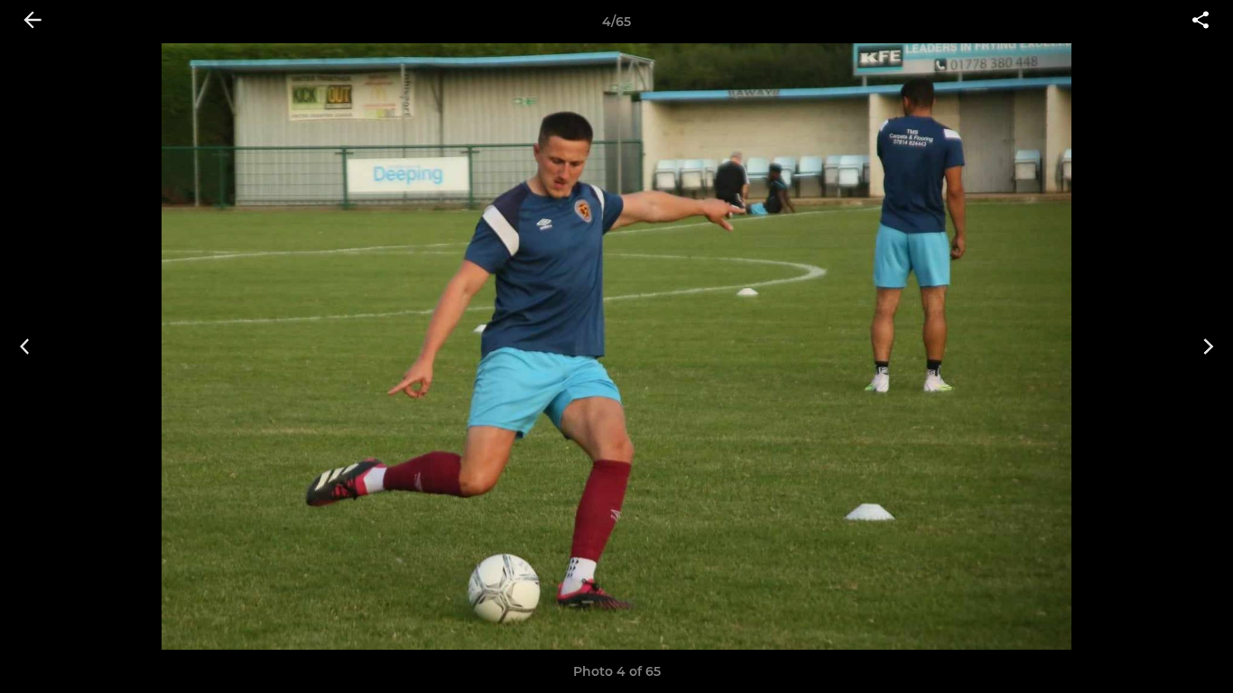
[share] (1200, 21)
